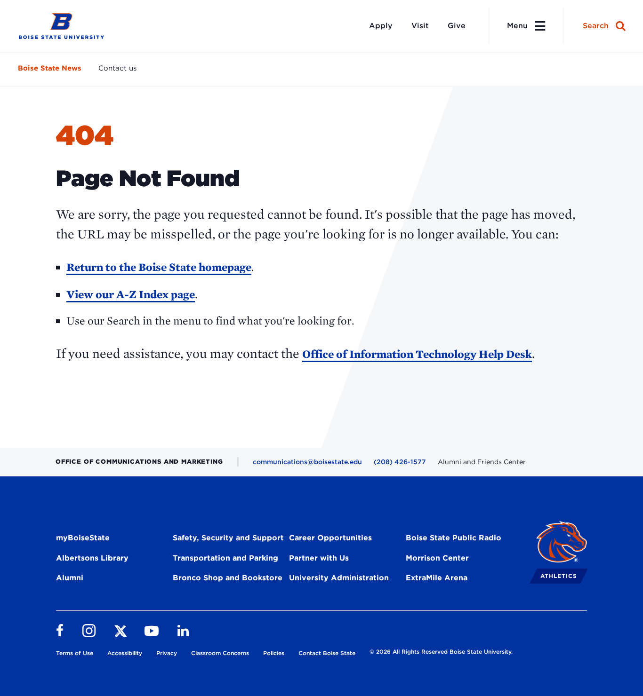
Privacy (166, 652)
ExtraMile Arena (436, 577)
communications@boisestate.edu (307, 462)
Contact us (117, 68)
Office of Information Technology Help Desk (417, 354)
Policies (273, 652)
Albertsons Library (92, 558)
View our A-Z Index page (130, 294)
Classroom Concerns (220, 652)
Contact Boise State (326, 652)
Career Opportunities (330, 537)
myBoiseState (83, 537)
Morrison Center (437, 558)
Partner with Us (319, 558)
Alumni (69, 577)
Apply (381, 25)
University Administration (339, 577)
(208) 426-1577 (400, 462)
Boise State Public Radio (453, 537)
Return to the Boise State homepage (158, 267)
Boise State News (49, 68)
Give (457, 25)
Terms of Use (74, 652)
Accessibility (124, 652)
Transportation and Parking (225, 558)
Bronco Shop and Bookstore (227, 577)
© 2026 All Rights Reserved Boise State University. (441, 651)
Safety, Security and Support (228, 537)
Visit (420, 25)
